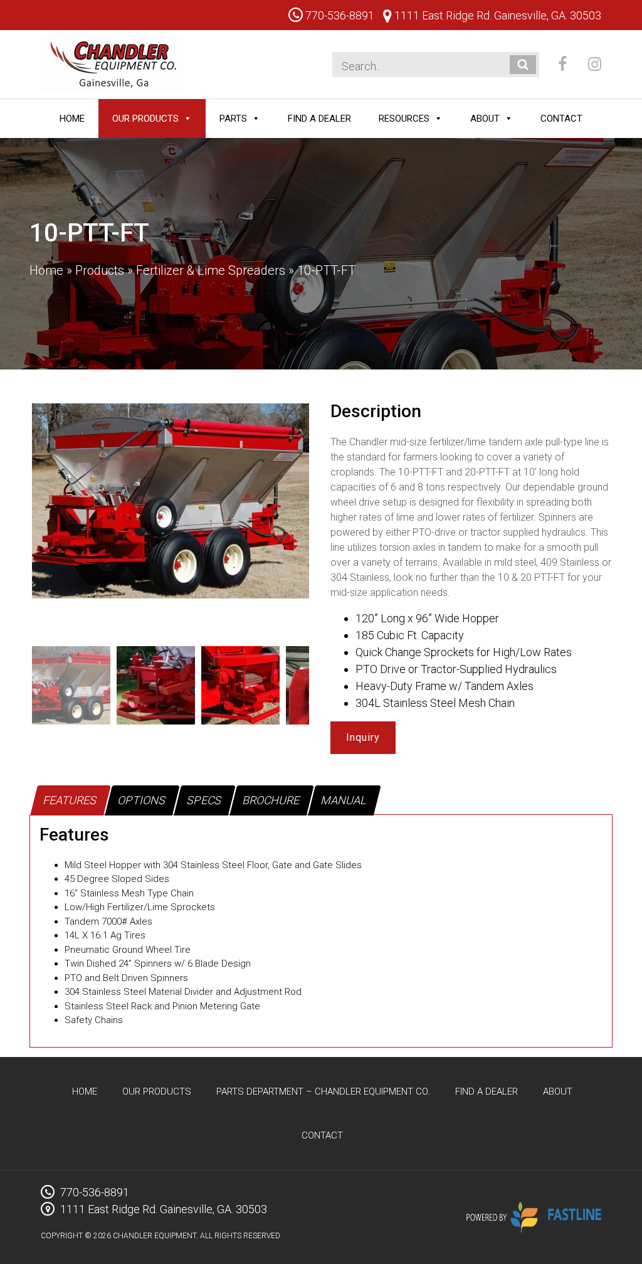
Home (72, 118)
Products (99, 270)
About (485, 118)
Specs (204, 800)
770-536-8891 (338, 15)
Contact (561, 118)
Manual (344, 800)
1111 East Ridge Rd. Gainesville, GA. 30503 (496, 15)
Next (327, 519)
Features (70, 800)
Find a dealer (319, 118)
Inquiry (363, 737)
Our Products (145, 118)
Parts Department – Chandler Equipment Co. (323, 1091)
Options (142, 800)
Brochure (271, 800)
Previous (13, 519)
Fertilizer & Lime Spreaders (210, 270)
